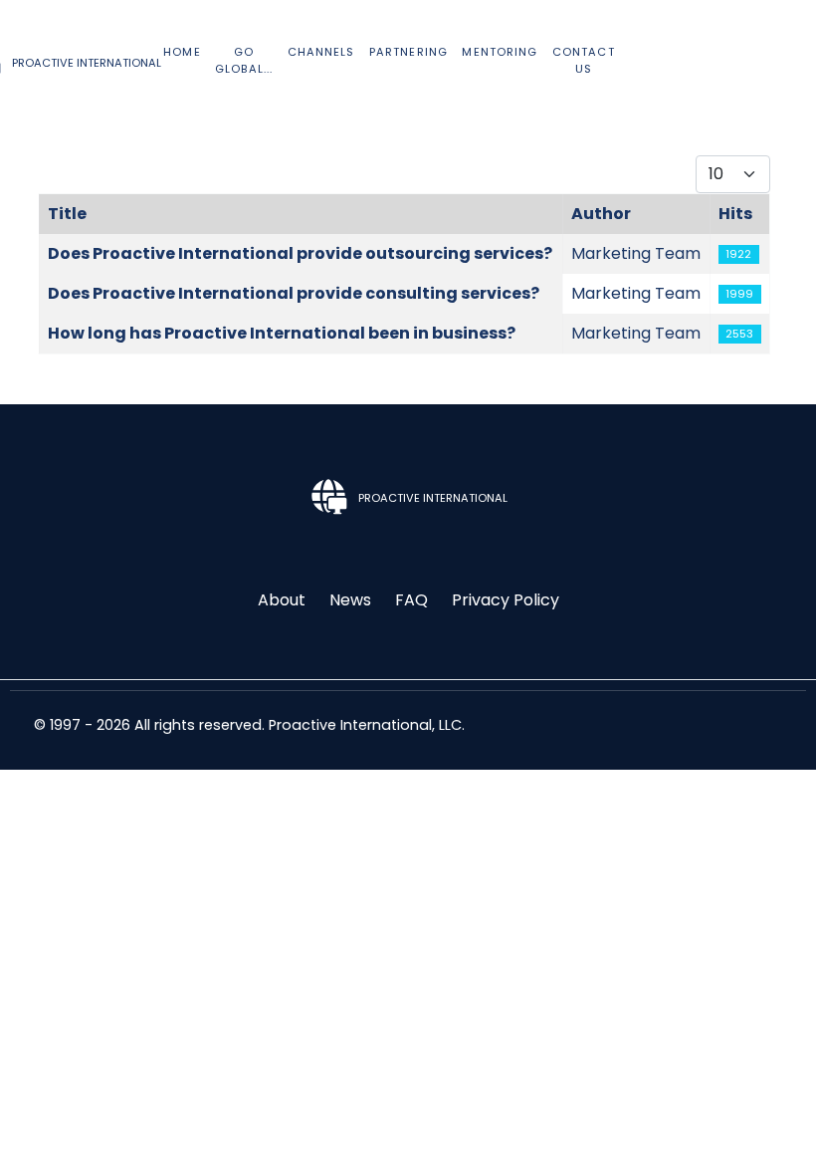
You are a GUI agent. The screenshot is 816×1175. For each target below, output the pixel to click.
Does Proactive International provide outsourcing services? (300, 253)
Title (67, 213)
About (282, 599)
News (350, 599)
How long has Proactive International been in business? (281, 333)
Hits (735, 213)
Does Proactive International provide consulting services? (293, 293)
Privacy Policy (505, 599)
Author (601, 213)
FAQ (411, 599)
